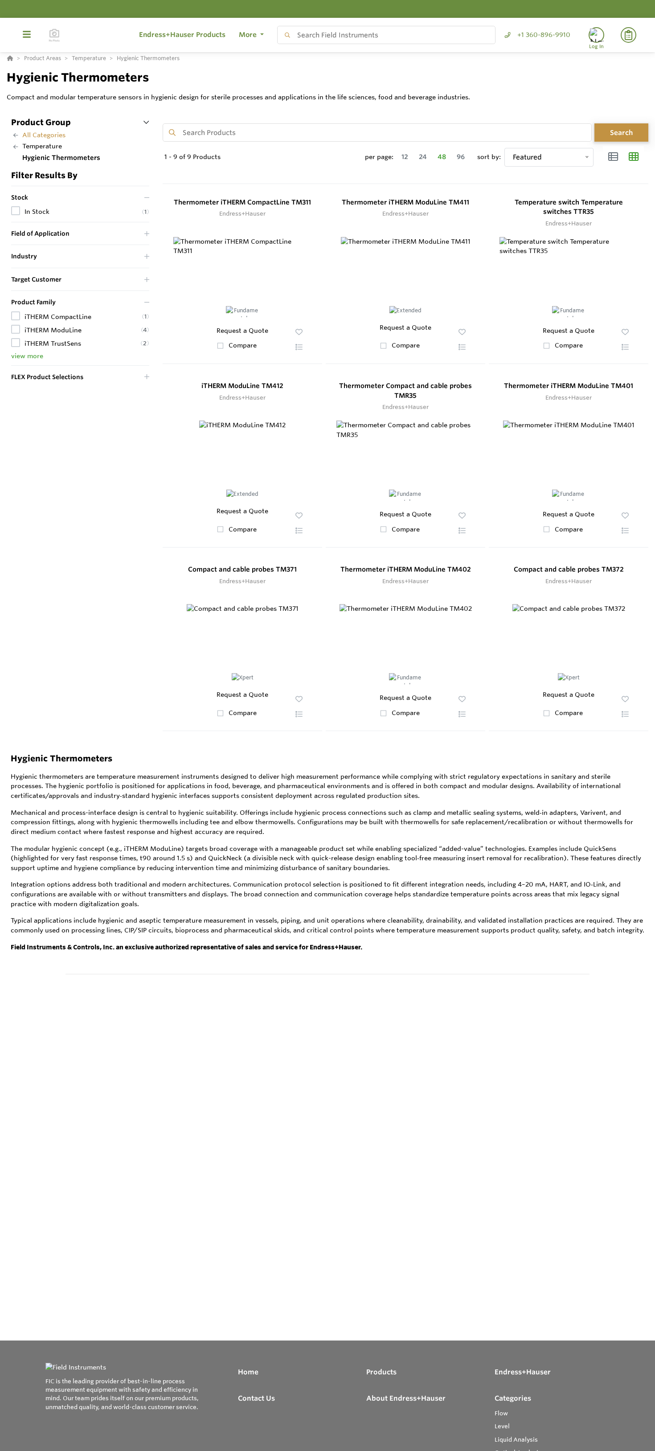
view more (27, 356)
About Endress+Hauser (406, 1398)
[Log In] (596, 35)
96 (461, 157)
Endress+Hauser (523, 1372)
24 (423, 157)
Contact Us (256, 1398)
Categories (513, 1398)
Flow (501, 1413)
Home (248, 1372)
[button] (299, 347)
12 (404, 157)
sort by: (489, 157)
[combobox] (386, 35)
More (248, 34)
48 (442, 157)
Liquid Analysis (516, 1439)
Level (502, 1426)
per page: (379, 157)
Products (381, 1372)
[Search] (286, 35)
